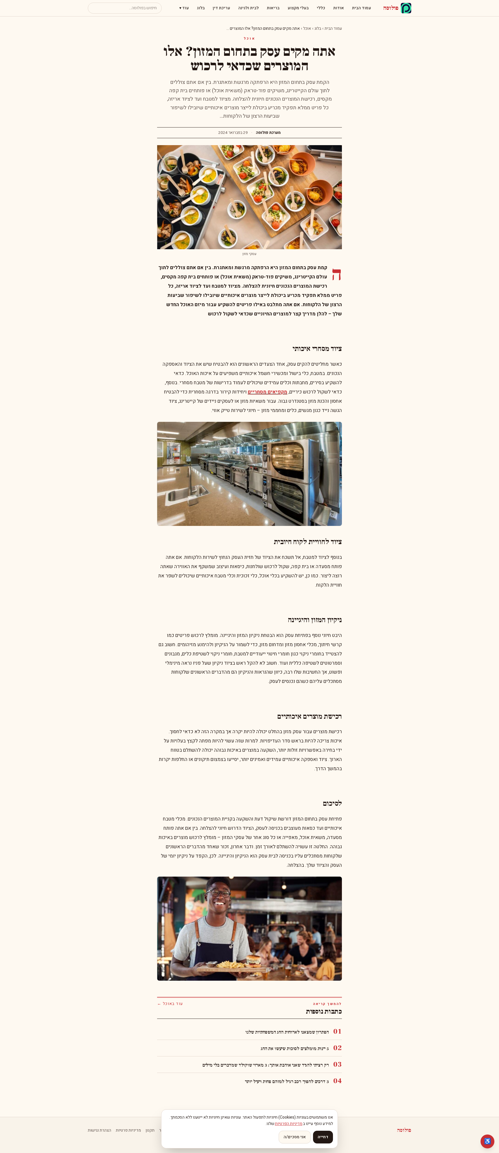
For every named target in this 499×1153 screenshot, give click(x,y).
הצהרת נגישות (99, 1130)
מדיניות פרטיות (128, 1130)
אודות (338, 8)
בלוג (201, 8)
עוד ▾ (184, 8)
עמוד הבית (361, 8)
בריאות (273, 8)
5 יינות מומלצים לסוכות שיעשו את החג (295, 1049)
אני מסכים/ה (295, 1137)
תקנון (150, 1130)
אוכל (307, 28)
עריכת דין (221, 8)
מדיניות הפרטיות (288, 1124)
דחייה (323, 1137)
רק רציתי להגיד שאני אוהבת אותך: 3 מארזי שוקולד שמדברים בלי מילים (265, 1065)
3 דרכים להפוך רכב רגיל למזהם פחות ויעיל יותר (287, 1081)
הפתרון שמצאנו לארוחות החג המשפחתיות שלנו (287, 1032)
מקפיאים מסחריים (267, 392)
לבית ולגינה (248, 8)
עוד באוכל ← (170, 1004)
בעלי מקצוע (298, 8)
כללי (321, 8)
